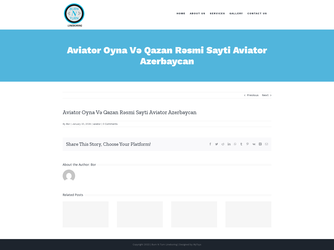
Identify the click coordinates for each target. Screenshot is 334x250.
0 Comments (110, 124)
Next (265, 95)
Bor (68, 124)
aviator (97, 124)
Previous (253, 95)
